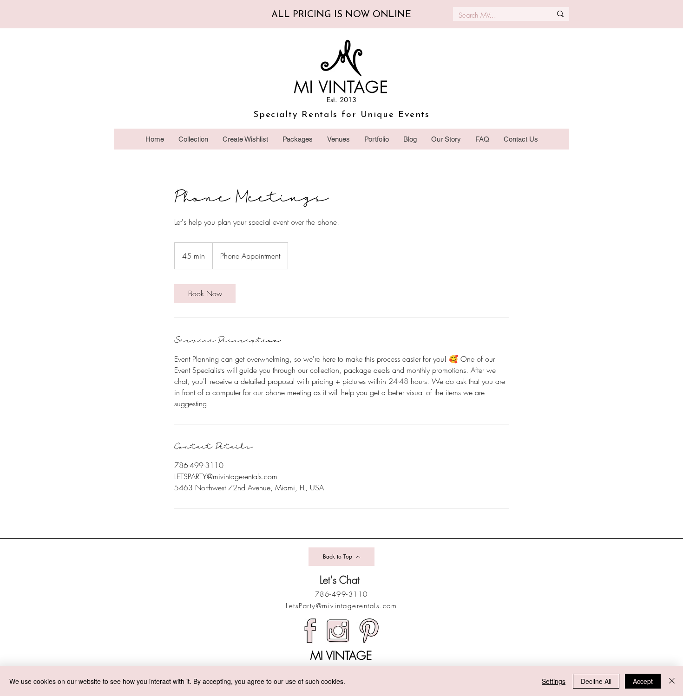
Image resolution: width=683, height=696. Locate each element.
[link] (205, 293)
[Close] (671, 681)
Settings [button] (553, 681)
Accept (643, 681)
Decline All (596, 681)
